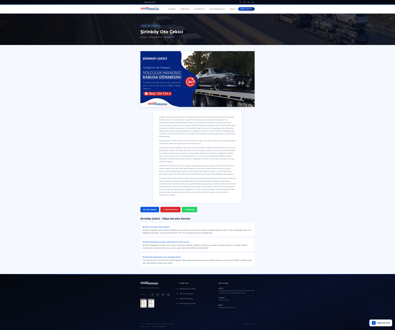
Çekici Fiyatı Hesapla (186, 293)
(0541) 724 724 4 (149, 2)
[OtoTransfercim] (149, 8)
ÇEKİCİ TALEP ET (246, 9)
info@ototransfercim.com (227, 307)
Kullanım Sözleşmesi (186, 298)
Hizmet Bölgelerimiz (217, 9)
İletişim (232, 9)
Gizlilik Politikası (250, 324)
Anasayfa (171, 9)
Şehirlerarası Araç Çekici (187, 289)
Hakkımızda (184, 9)
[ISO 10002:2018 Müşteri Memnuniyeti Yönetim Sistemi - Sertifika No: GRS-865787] (151, 303)
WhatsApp (191, 210)
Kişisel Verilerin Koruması (187, 303)
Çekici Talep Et (150, 210)
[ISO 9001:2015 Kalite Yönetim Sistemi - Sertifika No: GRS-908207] (143, 303)
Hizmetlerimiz (199, 9)
